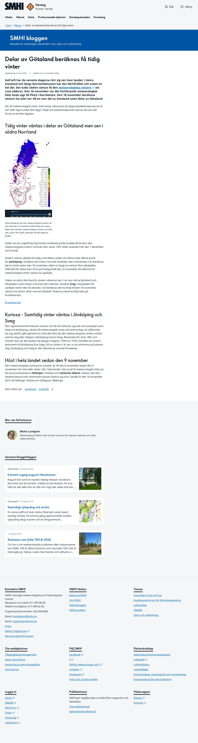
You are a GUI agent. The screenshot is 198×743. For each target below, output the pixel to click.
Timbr (25, 712)
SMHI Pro (27, 707)
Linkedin (90, 669)
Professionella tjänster (52, 17)
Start (8, 25)
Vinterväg (27, 717)
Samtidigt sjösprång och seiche (28, 507)
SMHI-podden (77, 610)
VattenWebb (141, 669)
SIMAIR (138, 610)
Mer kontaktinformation (19, 636)
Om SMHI (75, 600)
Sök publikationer (79, 706)
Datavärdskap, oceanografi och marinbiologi (160, 674)
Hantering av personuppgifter (22, 664)
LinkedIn (44, 389)
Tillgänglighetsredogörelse (21, 654)
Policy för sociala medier (83, 679)
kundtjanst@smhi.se (25, 616)
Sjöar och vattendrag (146, 615)
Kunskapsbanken (79, 17)
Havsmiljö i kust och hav (148, 595)
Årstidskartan (13, 302)
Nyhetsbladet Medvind (82, 711)
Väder (9, 17)
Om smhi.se (12, 669)
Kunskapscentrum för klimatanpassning (157, 600)
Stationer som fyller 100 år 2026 (29, 540)
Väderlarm (27, 722)
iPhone (154, 698)
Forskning (99, 17)
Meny (188, 7)
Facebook (30, 389)
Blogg (18, 25)
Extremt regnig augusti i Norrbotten (32, 475)
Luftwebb (156, 659)
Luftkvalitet (140, 605)
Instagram (92, 674)
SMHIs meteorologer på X (99, 664)
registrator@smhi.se (25, 621)
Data (31, 17)
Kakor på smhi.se (15, 659)
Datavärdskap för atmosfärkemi (152, 679)
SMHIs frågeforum (32, 631)
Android (155, 703)
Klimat (20, 17)
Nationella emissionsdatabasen (152, 654)
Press (8, 626)
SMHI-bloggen (77, 605)
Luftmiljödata (141, 664)
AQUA (25, 698)
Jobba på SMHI (77, 595)
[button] (169, 7)
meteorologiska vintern (77, 87)
